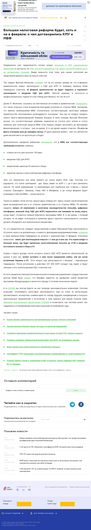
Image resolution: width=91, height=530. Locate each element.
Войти (76, 390)
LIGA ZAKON (77, 45)
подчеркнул (46, 142)
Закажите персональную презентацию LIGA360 (26, 302)
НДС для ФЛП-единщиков (42, 69)
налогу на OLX (66, 69)
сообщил (39, 82)
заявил (27, 278)
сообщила (83, 232)
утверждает (81, 103)
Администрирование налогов (14, 26)
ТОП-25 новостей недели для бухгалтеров (37, 454)
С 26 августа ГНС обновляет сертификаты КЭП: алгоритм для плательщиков (51, 447)
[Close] (88, 2)
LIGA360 (11, 288)
